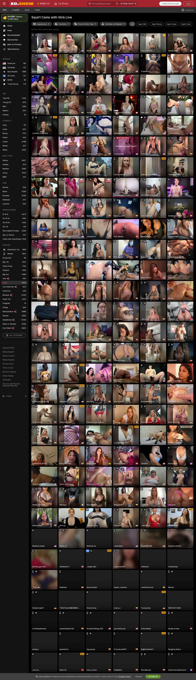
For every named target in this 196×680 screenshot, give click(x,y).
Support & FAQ (8, 348)
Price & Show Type (85, 24)
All (132, 24)
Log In (188, 4)
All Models (7, 380)
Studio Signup (8, 376)
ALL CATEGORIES (16, 335)
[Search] (117, 3)
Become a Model (9, 372)
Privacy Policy (8, 364)
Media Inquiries (8, 360)
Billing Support (8, 352)
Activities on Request (113, 24)
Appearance (42, 24)
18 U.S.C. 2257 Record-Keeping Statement (11, 385)
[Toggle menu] (4, 3)
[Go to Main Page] (22, 3)
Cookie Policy (124, 676)
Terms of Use (8, 368)
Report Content (8, 356)
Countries (62, 24)
